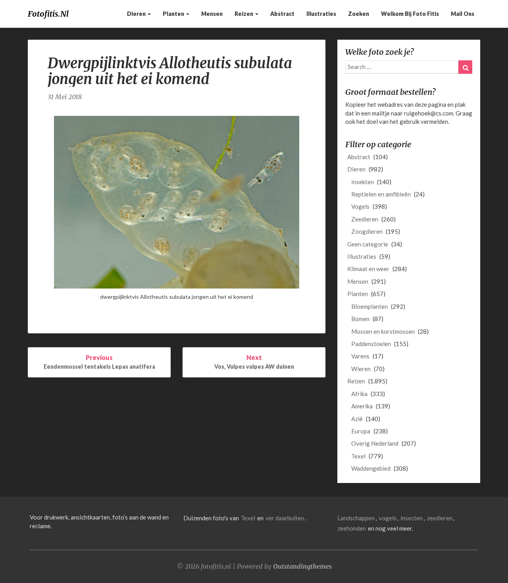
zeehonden (351, 528)
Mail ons (462, 13)
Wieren (361, 368)
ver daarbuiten (285, 517)
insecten (411, 517)
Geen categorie (367, 244)
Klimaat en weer (368, 268)
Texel (358, 456)
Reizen (244, 13)
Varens (360, 356)
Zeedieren (364, 219)
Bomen (360, 318)
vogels (387, 517)
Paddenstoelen (371, 343)
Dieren (137, 13)
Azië (357, 418)
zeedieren (439, 517)
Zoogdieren (367, 231)
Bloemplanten (369, 306)
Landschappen (356, 517)
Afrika (359, 393)
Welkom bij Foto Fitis (410, 13)
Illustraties (321, 13)
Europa (360, 431)
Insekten (362, 181)
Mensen (212, 13)
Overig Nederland (374, 443)
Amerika (362, 406)
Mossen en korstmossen (383, 331)
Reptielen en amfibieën (381, 194)
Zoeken (358, 13)
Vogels (360, 206)
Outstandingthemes (302, 566)
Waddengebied (371, 468)
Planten (174, 13)
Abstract (282, 13)
